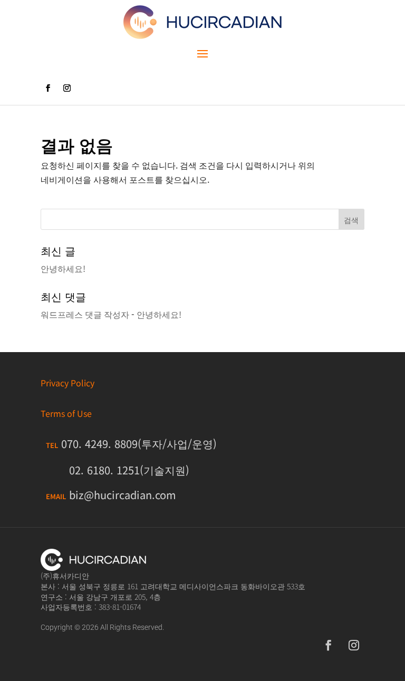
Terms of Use (66, 413)
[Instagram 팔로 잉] (67, 88)
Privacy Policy (67, 382)
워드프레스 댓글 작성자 (85, 314)
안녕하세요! (63, 268)
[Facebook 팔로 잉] (48, 88)
